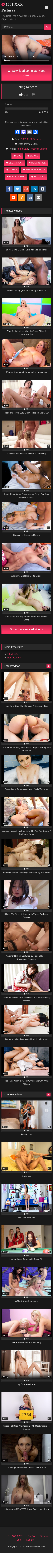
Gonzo (13, 169)
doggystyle (38, 163)
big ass (34, 156)
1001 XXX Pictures (12, 7)
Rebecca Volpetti (38, 148)
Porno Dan (22, 148)
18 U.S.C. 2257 (14, 1536)
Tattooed (39, 176)
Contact (30, 1540)
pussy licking (17, 176)
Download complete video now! (28, 73)
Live (19, 156)
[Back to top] (44, 1544)
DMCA (31, 1536)
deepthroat (16, 163)
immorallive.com (35, 169)
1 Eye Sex (12, 654)
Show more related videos (26, 629)
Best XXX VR (14, 657)
